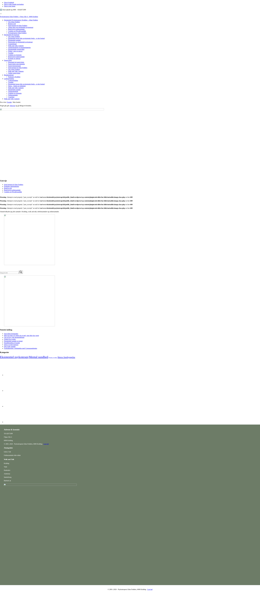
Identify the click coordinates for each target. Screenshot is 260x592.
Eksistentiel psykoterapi (14, 357)
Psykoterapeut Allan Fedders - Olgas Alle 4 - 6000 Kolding (19, 16)
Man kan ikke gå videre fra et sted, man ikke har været (21, 335)
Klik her (12, 106)
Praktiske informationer (11, 186)
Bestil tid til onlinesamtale (12, 190)
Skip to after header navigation (14, 4)
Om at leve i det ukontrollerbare (14, 337)
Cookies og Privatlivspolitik (13, 192)
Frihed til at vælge (10, 339)
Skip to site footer (9, 6)
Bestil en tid (8, 188)
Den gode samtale (10, 346)
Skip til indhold (9, 2)
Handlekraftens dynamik (12, 343)
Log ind (46, 444)
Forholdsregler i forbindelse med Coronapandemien (20, 348)
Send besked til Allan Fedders (13, 184)
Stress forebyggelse (66, 357)
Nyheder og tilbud (53, 357)
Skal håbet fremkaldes (11, 334)
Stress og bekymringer (11, 345)
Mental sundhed (38, 357)
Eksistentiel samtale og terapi (13, 341)
